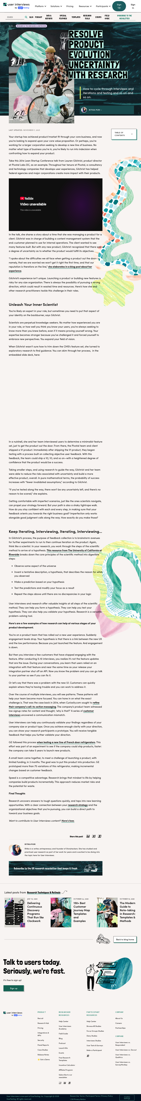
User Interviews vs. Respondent (122, 1043)
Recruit (40, 1018)
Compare (119, 1036)
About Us (119, 1018)
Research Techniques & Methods (43, 892)
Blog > (12, 26)
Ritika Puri (94, 110)
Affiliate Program (66, 1070)
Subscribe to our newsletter (65, 1076)
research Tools (87, 17)
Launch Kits (63, 1048)
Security (41, 1040)
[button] (40, 6)
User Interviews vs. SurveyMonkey (122, 1063)
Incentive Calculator (67, 1065)
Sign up (13, 988)
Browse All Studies (94, 1026)
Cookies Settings (127, 1097)
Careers (118, 1023)
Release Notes (43, 1054)
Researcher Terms (77, 1096)
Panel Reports (43, 1045)
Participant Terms (93, 1096)
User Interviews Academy (65, 1027)
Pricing (40, 1028)
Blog (31, 17)
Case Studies (43, 1050)
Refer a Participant (94, 1050)
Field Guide (107, 17)
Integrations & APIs (43, 1034)
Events (98, 17)
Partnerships (120, 1028)
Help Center (63, 1021)
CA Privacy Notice (78, 1099)
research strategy (78, 805)
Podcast (38, 17)
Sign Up (119, 6)
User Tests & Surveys (95, 1045)
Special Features (63, 17)
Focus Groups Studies (95, 1031)
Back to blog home (125, 939)
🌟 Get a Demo (44, 1059)
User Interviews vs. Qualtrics (122, 1055)
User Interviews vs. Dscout (125, 1050)
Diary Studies (92, 1036)
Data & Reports (48, 17)
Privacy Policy (107, 1096)
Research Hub (43, 1023)
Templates (75, 17)
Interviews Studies (94, 1040)
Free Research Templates (64, 1058)
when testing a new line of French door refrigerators (66, 742)
